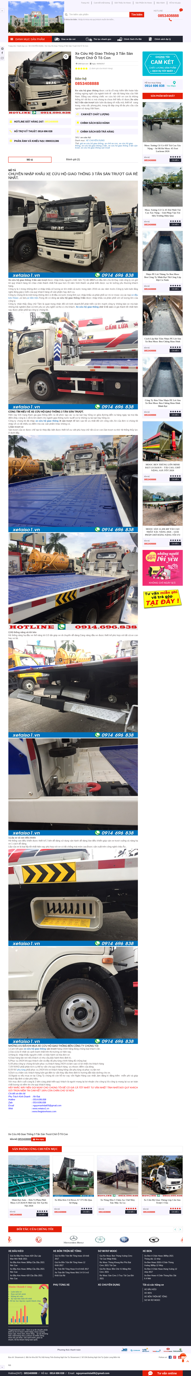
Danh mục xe (22, 46)
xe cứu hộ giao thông (47, 421)
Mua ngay (40, 1139)
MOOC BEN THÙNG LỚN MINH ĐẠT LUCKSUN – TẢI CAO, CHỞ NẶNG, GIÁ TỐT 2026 (162, 467)
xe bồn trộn (32, 298)
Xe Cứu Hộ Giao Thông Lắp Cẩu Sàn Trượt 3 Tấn (162, 1201)
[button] (66, 56)
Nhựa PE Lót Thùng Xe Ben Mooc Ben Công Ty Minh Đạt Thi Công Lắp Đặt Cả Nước (162, 277)
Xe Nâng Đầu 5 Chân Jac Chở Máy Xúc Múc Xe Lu (117, 1201)
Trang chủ (12, 46)
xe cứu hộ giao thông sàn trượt (95, 148)
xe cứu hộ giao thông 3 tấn (94, 145)
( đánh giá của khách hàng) (101, 68)
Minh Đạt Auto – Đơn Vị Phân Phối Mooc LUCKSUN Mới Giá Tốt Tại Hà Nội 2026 (29, 1203)
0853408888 (30, 1373)
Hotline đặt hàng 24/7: (36, 121)
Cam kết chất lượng (94, 114)
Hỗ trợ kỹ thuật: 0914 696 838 (33, 131)
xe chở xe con (111, 143)
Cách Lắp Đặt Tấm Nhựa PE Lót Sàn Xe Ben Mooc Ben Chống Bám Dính (162, 340)
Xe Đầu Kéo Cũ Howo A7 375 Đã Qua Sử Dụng (73, 1201)
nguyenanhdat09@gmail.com (92, 1373)
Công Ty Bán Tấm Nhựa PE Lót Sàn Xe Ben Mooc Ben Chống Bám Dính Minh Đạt (163, 403)
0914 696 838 (57, 1373)
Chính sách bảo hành (95, 123)
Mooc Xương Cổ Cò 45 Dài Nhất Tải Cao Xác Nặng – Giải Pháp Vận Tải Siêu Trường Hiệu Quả (163, 213)
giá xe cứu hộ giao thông (91, 143)
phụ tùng (21, 1069)
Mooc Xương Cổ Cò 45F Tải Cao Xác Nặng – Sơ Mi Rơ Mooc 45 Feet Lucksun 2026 (162, 148)
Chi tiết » (175, 160)
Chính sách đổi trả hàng (97, 131)
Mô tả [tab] (30, 159)
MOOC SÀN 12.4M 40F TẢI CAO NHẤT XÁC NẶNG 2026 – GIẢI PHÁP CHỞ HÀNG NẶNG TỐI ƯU (162, 532)
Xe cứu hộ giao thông (87, 307)
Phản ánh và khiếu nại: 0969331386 (36, 141)
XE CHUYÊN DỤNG (36, 46)
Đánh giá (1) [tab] (73, 159)
